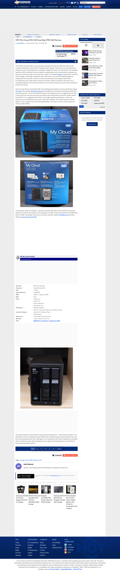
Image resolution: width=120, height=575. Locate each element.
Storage (38, 36)
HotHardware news (54, 475)
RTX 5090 (84, 100)
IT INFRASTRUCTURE (51, 7)
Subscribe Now (92, 124)
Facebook (71, 547)
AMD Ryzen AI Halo (72, 34)
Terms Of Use (77, 569)
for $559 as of (63, 215)
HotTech (42, 555)
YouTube (70, 550)
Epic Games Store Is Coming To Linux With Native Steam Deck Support (96, 52)
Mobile (30, 547)
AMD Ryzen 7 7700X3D (54, 34)
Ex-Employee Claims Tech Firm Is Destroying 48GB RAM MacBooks (95, 82)
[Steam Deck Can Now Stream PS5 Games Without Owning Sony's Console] (85, 75)
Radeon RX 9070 (99, 103)
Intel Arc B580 (85, 98)
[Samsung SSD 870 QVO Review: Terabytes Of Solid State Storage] (58, 489)
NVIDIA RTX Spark (98, 34)
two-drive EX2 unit (36, 91)
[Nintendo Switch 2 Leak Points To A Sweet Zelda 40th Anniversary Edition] (85, 60)
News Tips (43, 547)
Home (17, 542)
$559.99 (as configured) (41, 321)
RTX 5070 (84, 103)
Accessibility (56, 542)
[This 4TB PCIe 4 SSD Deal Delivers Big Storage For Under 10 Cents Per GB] (85, 68)
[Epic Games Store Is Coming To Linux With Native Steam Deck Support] (85, 53)
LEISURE (62, 7)
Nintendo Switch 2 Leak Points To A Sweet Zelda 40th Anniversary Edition (95, 59)
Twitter (70, 544)
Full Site (18, 552)
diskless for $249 (55, 321)
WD (40, 460)
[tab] (86, 45)
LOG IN (51, 3)
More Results (102, 107)
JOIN (55, 3)
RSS (69, 552)
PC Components (28, 36)
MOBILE (40, 7)
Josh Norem (28, 464)
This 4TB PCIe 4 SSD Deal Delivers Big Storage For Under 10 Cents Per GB (96, 67)
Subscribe (87, 7)
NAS (26, 460)
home (17, 36)
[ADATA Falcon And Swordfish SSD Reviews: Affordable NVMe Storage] (33, 489)
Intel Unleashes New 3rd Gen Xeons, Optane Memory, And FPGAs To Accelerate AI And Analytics (71, 502)
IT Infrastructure (32, 550)
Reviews (18, 545)
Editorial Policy (57, 547)
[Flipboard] (75, 3)
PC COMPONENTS (23, 7)
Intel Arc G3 (84, 34)
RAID (31, 460)
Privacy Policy (44, 552)
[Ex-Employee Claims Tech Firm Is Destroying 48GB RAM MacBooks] (85, 83)
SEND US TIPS (62, 3)
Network (35, 460)
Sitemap (18, 555)
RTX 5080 (97, 98)
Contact (42, 550)
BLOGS (75, 7)
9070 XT (96, 100)
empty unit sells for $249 (29, 217)
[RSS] (78, 3)
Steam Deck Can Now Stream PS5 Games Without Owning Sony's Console (96, 74)
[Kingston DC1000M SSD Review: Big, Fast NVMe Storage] (46, 489)
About (42, 542)
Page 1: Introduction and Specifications (28, 61)
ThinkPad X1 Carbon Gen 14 (33, 34)
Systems (30, 545)
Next (59, 449)
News (17, 547)
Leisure (30, 552)
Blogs (17, 550)
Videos (30, 555)
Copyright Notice (66, 569)
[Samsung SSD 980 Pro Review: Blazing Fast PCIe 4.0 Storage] (21, 489)
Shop (80, 7)
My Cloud (18, 91)
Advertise (43, 545)
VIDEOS (68, 7)
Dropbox (59, 74)
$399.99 (73, 54)
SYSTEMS (33, 7)
